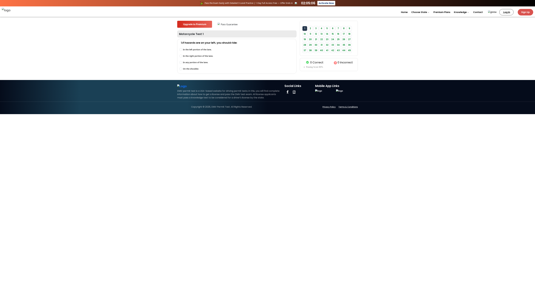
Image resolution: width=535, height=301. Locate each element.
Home (404, 12)
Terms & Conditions (348, 106)
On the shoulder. (191, 68)
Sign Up (525, 12)
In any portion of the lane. (195, 62)
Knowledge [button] (460, 12)
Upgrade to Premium (194, 24)
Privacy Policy (329, 106)
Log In (506, 12)
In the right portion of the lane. (198, 56)
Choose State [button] (419, 12)
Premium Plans (441, 12)
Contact (478, 12)
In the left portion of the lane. (197, 49)
